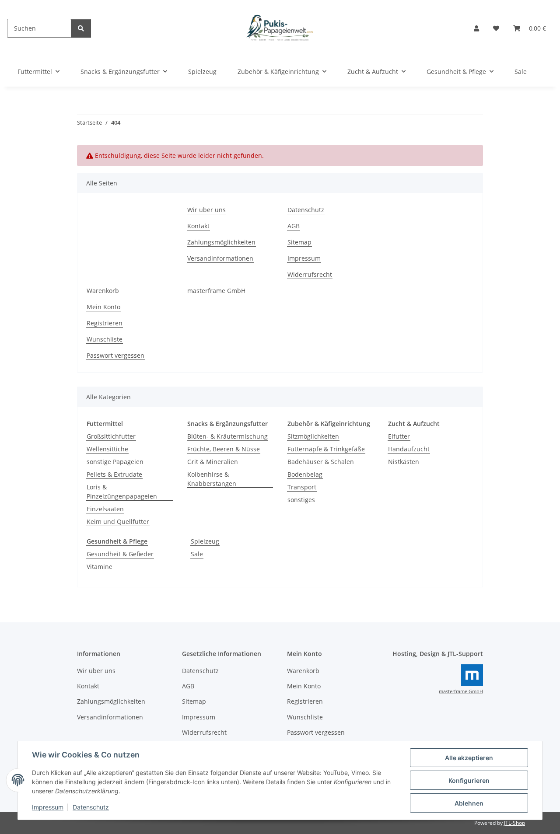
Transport (301, 487)
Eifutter (399, 436)
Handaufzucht (409, 449)
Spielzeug (205, 541)
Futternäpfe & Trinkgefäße (326, 449)
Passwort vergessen (115, 355)
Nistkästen (403, 461)
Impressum (47, 807)
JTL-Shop (514, 823)
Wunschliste (104, 339)
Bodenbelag (304, 474)
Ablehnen (469, 803)
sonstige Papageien (115, 461)
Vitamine (99, 566)
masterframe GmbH (216, 290)
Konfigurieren (469, 780)
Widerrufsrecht (309, 274)
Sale (197, 554)
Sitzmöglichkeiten (313, 436)
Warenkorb (103, 290)
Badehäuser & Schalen (320, 461)
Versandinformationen (220, 258)
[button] (476, 28)
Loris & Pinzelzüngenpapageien (122, 491)
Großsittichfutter (111, 436)
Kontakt (198, 226)
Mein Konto (103, 307)
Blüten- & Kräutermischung (227, 436)
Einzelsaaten (105, 509)
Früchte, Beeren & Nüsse (223, 449)
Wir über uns (206, 210)
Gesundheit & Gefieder (120, 554)
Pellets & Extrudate (114, 474)
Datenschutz (91, 807)
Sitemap (299, 242)
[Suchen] (81, 28)
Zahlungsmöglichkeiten (221, 242)
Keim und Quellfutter (118, 521)
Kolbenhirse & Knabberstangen (211, 479)
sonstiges (301, 500)
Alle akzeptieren (469, 757)
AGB (293, 226)
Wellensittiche (107, 449)
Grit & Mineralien (212, 461)
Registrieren (104, 323)
